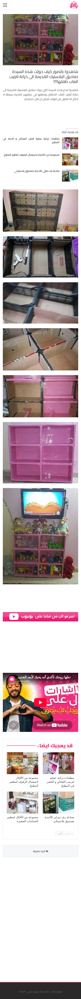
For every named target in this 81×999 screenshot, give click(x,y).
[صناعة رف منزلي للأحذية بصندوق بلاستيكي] (70, 176)
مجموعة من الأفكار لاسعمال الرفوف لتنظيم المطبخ (32, 154)
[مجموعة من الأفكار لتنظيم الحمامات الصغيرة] (22, 802)
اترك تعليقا (39, 851)
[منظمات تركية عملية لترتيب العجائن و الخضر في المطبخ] (70, 143)
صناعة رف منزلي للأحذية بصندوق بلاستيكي (37, 170)
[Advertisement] (50, 917)
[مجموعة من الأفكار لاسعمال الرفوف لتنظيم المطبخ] (70, 159)
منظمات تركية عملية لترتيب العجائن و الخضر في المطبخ (31, 140)
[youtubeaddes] (40, 616)
